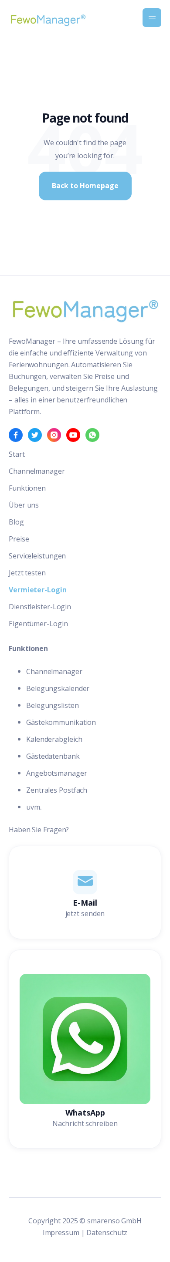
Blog (16, 522)
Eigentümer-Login (38, 623)
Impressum (61, 1232)
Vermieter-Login (38, 589)
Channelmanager (37, 471)
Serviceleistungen (37, 556)
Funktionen (27, 488)
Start (17, 454)
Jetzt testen (27, 573)
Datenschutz (106, 1232)
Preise (19, 539)
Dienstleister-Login (40, 606)
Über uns (24, 505)
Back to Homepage (85, 185)
